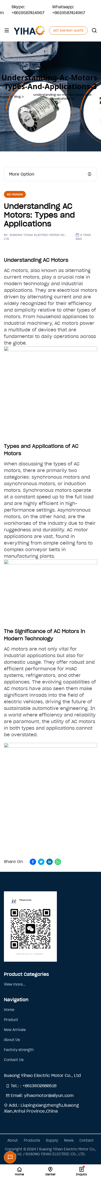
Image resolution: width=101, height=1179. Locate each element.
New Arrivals (15, 1030)
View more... (14, 984)
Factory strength (19, 1050)
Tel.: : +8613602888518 (33, 1085)
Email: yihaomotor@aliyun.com (42, 1095)
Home (9, 1010)
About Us (12, 1040)
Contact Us (14, 1060)
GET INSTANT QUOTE (68, 30)
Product (11, 1020)
